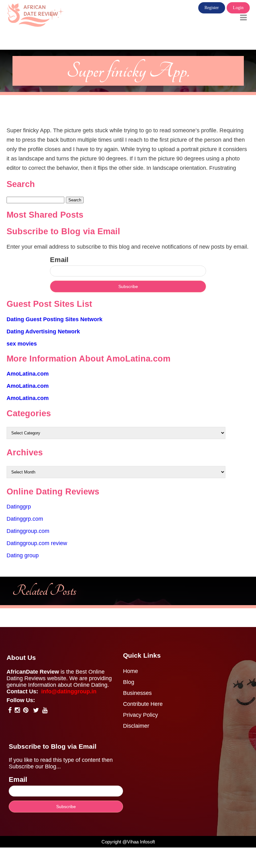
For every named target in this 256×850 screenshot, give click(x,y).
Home (130, 671)
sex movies (22, 344)
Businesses (137, 693)
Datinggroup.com (28, 531)
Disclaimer (136, 726)
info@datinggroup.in (68, 691)
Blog (128, 682)
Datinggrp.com (25, 519)
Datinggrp (19, 506)
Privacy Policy (140, 715)
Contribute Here (143, 704)
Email (59, 260)
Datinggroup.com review (37, 543)
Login (238, 7)
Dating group (23, 555)
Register (211, 7)
